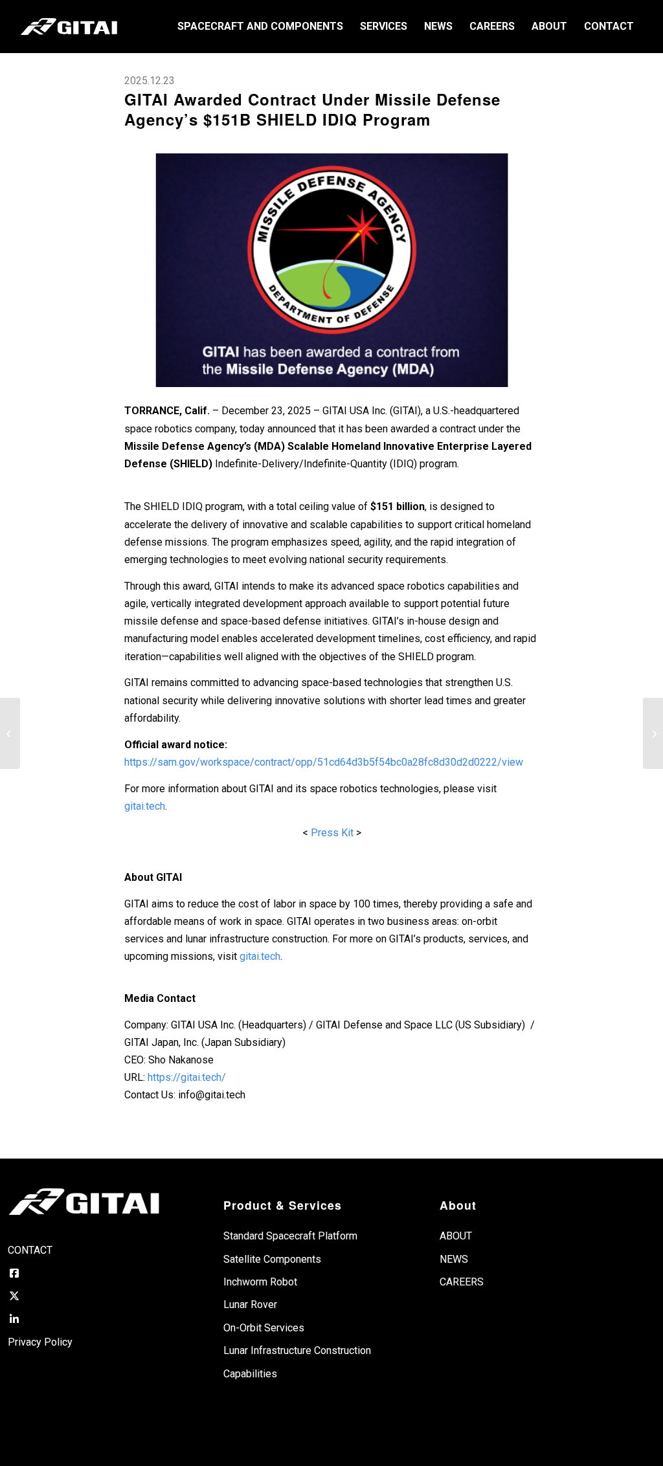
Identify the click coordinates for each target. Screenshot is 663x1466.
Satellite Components (272, 1259)
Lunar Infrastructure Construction (297, 1350)
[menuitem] (260, 26)
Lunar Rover (250, 1304)
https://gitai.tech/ (187, 1077)
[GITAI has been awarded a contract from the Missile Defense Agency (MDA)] (331, 270)
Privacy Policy (40, 1342)
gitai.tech (144, 806)
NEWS (454, 1259)
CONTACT (30, 1250)
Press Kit (332, 833)
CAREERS (462, 1282)
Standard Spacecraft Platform (290, 1236)
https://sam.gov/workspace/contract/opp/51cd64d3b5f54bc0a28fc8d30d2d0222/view (323, 762)
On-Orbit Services (263, 1328)
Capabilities (250, 1374)
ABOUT (456, 1236)
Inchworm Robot (260, 1282)
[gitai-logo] (69, 26)
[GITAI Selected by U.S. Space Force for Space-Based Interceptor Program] (653, 733)
